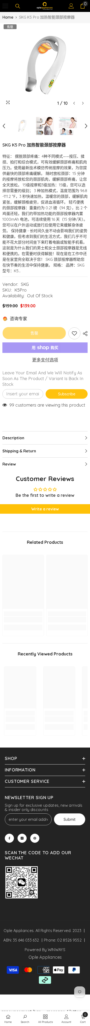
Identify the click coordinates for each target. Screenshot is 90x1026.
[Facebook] (9, 838)
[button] (74, 103)
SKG (25, 284)
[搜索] (18, 6)
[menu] (5, 6)
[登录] (71, 6)
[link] (23, 619)
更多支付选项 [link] (45, 360)
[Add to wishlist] (74, 333)
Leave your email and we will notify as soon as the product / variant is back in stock (42, 378)
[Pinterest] (34, 838)
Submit (70, 819)
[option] (45, 65)
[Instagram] (22, 838)
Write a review (45, 509)
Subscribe (66, 394)
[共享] (84, 333)
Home (7, 17)
